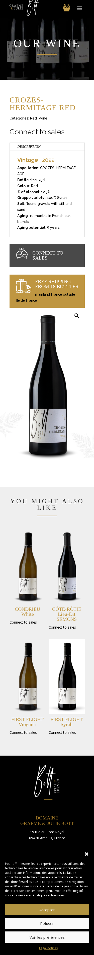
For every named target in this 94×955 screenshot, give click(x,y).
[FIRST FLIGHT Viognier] (28, 676)
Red (33, 118)
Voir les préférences (47, 937)
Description (29, 147)
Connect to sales (37, 132)
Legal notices (48, 948)
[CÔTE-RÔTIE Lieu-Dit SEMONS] (67, 566)
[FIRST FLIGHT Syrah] (67, 676)
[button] (86, 854)
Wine (43, 118)
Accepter (47, 909)
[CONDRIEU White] (28, 566)
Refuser (47, 923)
